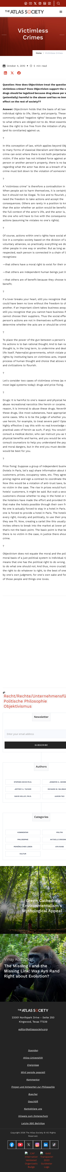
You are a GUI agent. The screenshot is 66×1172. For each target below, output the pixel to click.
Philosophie (22, 839)
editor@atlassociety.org (33, 1029)
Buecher (33, 1094)
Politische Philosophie (25, 701)
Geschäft (33, 1101)
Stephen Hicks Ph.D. (23, 782)
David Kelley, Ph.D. (22, 796)
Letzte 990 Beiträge (33, 1123)
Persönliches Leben (23, 847)
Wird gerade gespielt (33, 1072)
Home (39, 53)
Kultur (23, 854)
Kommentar (22, 832)
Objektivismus (18, 706)
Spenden (33, 1050)
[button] (61, 12)
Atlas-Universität (33, 1057)
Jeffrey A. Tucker (23, 789)
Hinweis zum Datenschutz (33, 1116)
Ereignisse (33, 1065)
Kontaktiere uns (33, 1108)
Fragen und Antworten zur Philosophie (33, 1086)
